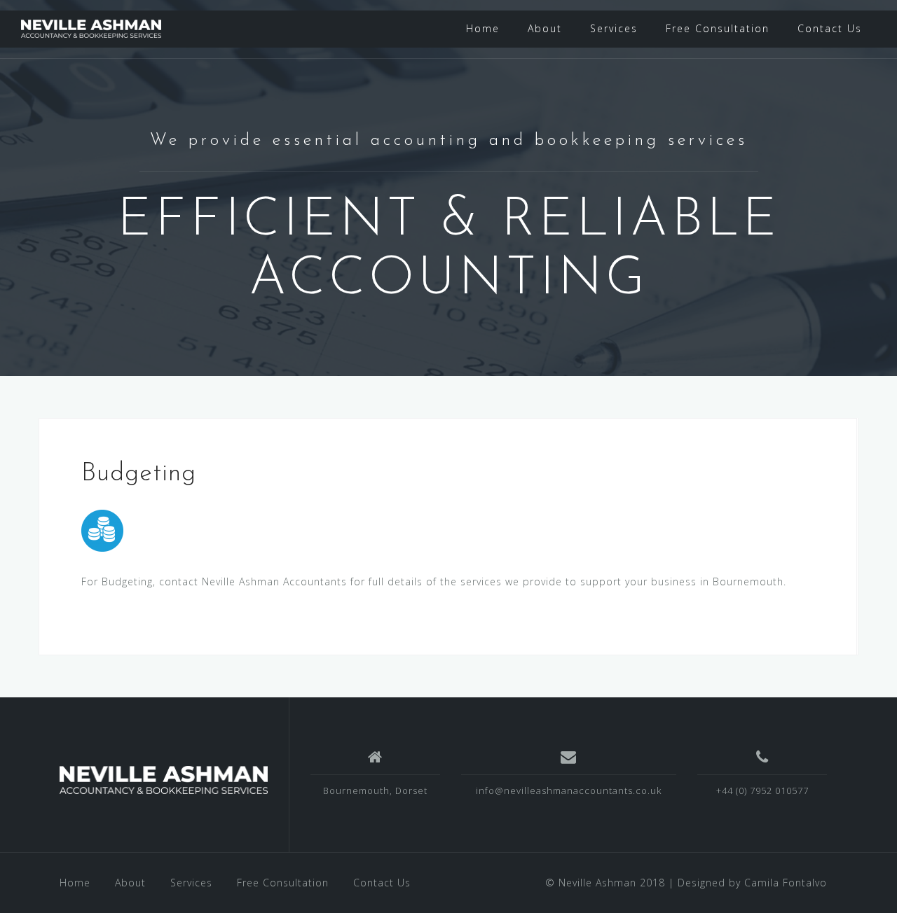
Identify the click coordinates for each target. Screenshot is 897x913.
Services (614, 28)
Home (483, 28)
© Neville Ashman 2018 (605, 882)
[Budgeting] (102, 529)
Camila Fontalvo (785, 882)
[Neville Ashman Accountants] (164, 780)
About (545, 28)
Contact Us (829, 28)
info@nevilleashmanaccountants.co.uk (569, 790)
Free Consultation (717, 28)
